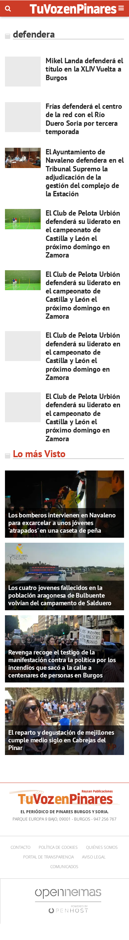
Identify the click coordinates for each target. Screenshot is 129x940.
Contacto (20, 847)
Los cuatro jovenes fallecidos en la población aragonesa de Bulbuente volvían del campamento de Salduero (59, 595)
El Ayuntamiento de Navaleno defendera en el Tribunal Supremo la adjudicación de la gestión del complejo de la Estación (85, 172)
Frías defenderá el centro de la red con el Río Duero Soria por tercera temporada (84, 118)
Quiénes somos (102, 847)
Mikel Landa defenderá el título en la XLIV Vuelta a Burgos (84, 69)
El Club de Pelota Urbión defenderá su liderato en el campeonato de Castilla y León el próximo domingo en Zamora (83, 234)
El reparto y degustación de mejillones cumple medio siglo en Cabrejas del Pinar (61, 740)
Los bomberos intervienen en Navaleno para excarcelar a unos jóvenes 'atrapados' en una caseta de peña (62, 523)
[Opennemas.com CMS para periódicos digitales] (68, 901)
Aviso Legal (94, 857)
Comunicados (64, 866)
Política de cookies (58, 847)
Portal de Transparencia (48, 857)
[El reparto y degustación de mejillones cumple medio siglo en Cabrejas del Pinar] (64, 720)
